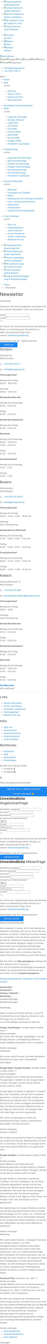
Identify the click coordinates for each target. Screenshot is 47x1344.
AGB (6, 754)
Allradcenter (13, 204)
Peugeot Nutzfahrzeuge (19, 166)
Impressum (9, 751)
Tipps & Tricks (14, 94)
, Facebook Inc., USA (17, 1278)
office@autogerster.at (14, 68)
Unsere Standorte (16, 233)
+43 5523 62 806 (12, 590)
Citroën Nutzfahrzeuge (18, 163)
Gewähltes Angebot (9, 809)
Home (6, 79)
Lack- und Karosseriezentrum (21, 201)
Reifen (10, 195)
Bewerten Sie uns (16, 239)
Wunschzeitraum (8, 871)
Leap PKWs (13, 123)
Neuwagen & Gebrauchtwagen (18, 105)
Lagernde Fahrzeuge (17, 117)
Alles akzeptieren (12, 1331)
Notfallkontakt (7, 685)
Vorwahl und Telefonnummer (14, 818)
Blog (6, 82)
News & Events (15, 100)
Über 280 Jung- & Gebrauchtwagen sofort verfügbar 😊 (23, 791)
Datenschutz (10, 757)
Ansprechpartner (15, 227)
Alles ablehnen (10, 1337)
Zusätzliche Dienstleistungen (21, 210)
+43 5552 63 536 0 (13, 496)
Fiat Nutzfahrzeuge (17, 172)
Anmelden (9, 345)
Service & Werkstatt (13, 181)
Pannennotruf (10, 730)
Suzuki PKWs (14, 138)
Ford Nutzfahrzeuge (17, 169)
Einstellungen (10, 760)
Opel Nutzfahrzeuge (17, 160)
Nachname (5, 815)
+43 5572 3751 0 (12, 71)
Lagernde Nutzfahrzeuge (19, 158)
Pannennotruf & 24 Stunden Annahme (25, 198)
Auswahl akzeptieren (13, 1334)
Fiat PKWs (12, 129)
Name (3, 315)
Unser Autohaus (11, 216)
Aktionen (12, 91)
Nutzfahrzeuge (11, 149)
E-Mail (3, 318)
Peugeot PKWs (14, 141)
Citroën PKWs (14, 132)
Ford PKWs (13, 126)
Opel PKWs (13, 135)
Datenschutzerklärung (18, 335)
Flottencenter (14, 207)
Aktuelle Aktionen (16, 120)
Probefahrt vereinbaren (19, 144)
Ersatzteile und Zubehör (19, 192)
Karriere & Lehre (15, 97)
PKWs (6, 108)
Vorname (4, 812)
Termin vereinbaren (17, 236)
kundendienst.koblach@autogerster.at (22, 595)
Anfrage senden (12, 857)
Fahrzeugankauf (11, 712)
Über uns (12, 224)
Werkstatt (12, 189)
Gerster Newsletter (13, 703)
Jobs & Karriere (15, 230)
